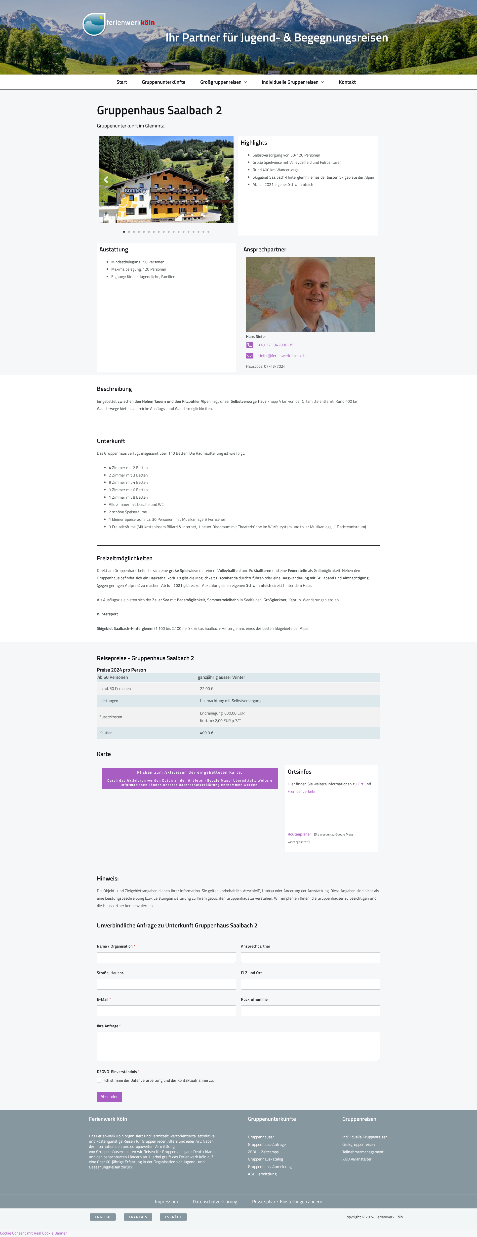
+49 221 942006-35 (275, 345)
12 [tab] (178, 231)
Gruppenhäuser (261, 1137)
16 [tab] (198, 231)
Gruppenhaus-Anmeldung (270, 1166)
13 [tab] (183, 231)
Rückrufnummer (255, 999)
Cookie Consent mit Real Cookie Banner (33, 1233)
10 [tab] (168, 231)
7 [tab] (154, 231)
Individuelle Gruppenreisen (365, 1137)
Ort (360, 784)
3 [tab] (134, 231)
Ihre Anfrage (109, 1026)
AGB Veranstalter (357, 1159)
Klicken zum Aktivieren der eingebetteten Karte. (190, 778)
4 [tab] (139, 231)
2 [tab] (129, 231)
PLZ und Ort (251, 972)
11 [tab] (173, 231)
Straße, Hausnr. (110, 972)
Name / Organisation (116, 946)
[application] (244, 82)
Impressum (166, 1201)
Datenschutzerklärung (215, 1201)
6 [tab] (149, 231)
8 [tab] (159, 231)
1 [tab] (124, 231)
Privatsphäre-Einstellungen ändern (287, 1201)
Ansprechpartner (255, 946)
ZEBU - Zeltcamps (263, 1152)
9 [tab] (163, 231)
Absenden (110, 1096)
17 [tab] (203, 231)
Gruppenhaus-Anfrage (267, 1144)
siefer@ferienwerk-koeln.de (282, 356)
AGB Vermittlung (262, 1174)
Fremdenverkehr (302, 791)
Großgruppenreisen (358, 1144)
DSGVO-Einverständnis (118, 1071)
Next (227, 179)
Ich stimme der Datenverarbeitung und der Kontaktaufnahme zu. (159, 1080)
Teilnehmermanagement (363, 1152)
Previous (105, 179)
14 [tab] (188, 231)
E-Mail (104, 999)
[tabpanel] (166, 179)
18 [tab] (208, 231)
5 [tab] (144, 231)
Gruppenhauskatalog (265, 1159)
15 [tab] (193, 231)
